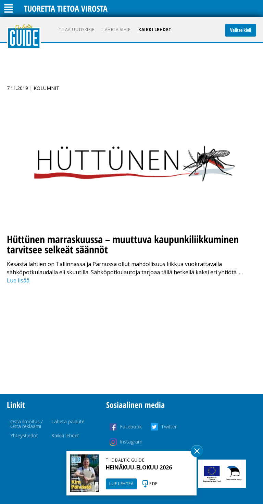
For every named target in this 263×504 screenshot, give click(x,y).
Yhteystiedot (24, 435)
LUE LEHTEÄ (121, 484)
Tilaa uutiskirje (76, 29)
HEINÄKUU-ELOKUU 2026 (139, 467)
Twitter (169, 426)
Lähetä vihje (116, 29)
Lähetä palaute (68, 421)
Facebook (131, 426)
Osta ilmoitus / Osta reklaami (26, 423)
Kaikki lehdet (155, 29)
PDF (153, 484)
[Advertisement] (131, 339)
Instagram (131, 441)
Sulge (197, 451)
